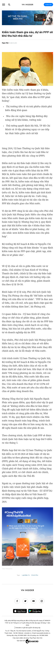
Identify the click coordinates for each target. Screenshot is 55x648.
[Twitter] (25, 601)
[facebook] (17, 601)
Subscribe (48, 4)
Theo (7, 568)
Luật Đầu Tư (26, 575)
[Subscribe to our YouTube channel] (33, 601)
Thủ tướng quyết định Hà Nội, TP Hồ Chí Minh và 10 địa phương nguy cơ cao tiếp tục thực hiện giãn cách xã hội (27, 129)
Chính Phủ (34, 575)
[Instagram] (41, 601)
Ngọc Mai (5, 43)
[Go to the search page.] (9, 5)
